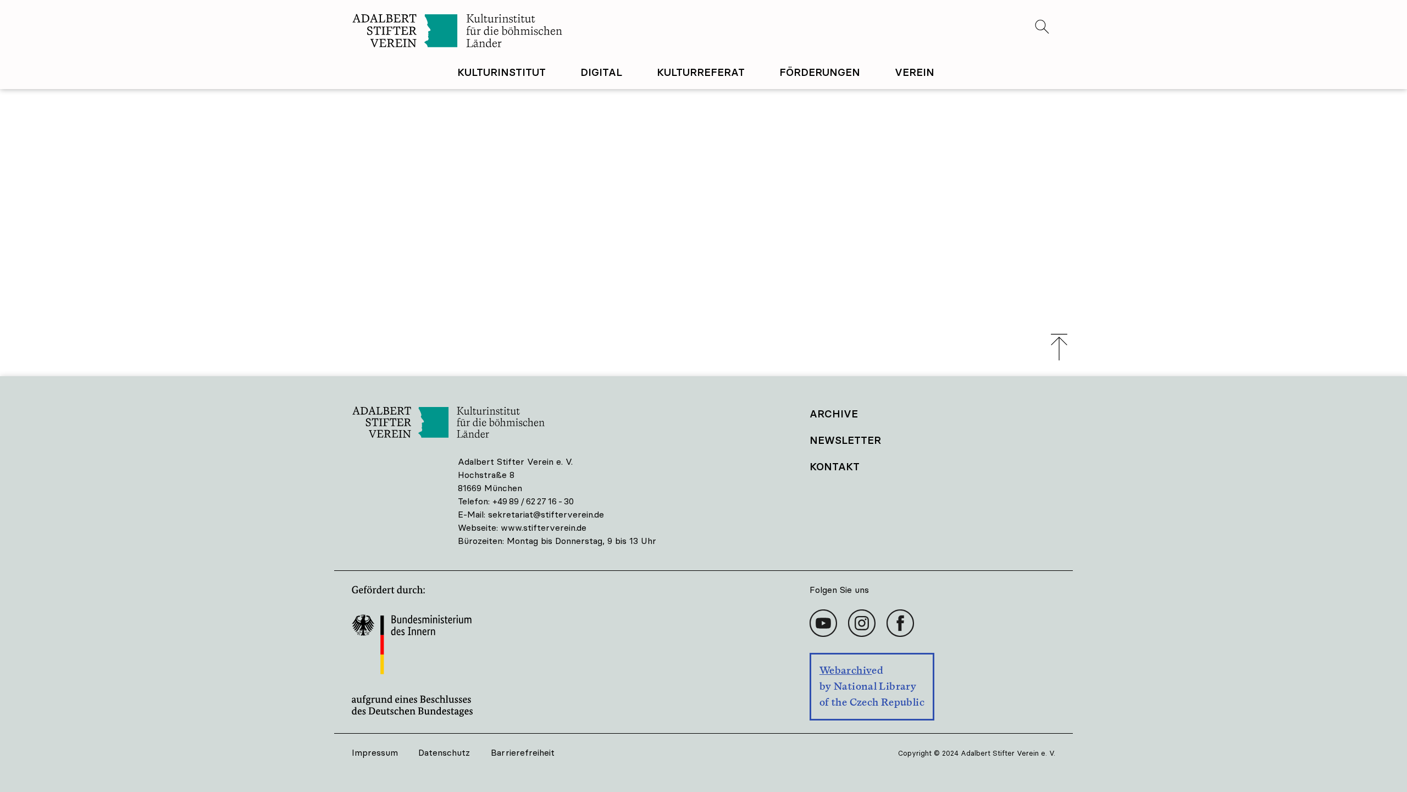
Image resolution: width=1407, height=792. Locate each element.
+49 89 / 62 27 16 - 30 (533, 501)
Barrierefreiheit (523, 752)
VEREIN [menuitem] (914, 72)
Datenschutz (444, 752)
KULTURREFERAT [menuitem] (701, 72)
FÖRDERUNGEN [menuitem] (819, 72)
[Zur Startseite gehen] (528, 32)
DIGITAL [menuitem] (601, 72)
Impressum (375, 752)
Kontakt (835, 466)
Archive (834, 413)
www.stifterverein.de (543, 527)
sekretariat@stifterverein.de (546, 514)
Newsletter (845, 440)
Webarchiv (845, 670)
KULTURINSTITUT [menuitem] (501, 72)
